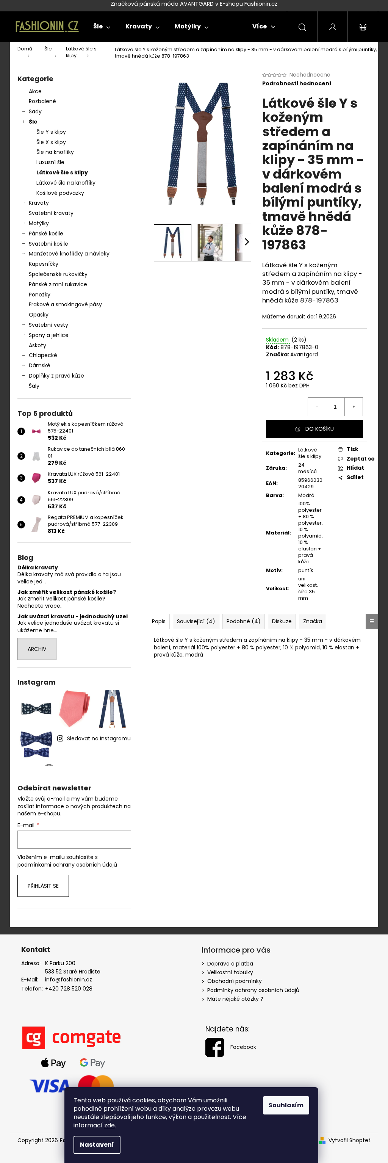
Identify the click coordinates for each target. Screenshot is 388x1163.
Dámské (39, 365)
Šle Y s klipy (51, 132)
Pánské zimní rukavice (58, 284)
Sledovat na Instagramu (99, 738)
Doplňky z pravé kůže (56, 375)
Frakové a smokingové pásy (65, 304)
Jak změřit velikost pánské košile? (66, 592)
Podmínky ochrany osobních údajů (253, 990)
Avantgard (304, 354)
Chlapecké (43, 355)
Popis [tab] (159, 621)
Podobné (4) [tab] (244, 621)
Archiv (37, 649)
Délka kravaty (37, 568)
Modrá (306, 495)
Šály (34, 386)
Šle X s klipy (51, 142)
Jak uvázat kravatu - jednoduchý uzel (72, 616)
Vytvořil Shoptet (350, 1140)
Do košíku (319, 429)
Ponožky (39, 294)
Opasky (38, 314)
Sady (35, 111)
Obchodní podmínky (234, 981)
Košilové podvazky (60, 193)
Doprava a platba (230, 963)
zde (109, 1125)
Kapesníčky (43, 264)
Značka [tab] (312, 621)
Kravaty (39, 203)
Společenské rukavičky (58, 274)
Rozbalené (42, 101)
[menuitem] (102, 26)
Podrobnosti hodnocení (296, 83)
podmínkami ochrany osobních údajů (67, 864)
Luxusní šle (50, 162)
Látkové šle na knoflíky (65, 183)
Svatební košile (48, 244)
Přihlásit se (43, 886)
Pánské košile (46, 233)
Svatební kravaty (51, 213)
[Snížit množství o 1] (317, 407)
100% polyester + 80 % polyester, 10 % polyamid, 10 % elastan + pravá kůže (310, 532)
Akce (35, 91)
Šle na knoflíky (55, 152)
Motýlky (39, 223)
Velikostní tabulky (230, 972)
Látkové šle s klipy (62, 172)
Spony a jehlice (49, 335)
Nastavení (97, 1144)
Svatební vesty (48, 325)
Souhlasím (286, 1105)
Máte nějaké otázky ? (235, 999)
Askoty (37, 345)
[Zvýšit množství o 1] (353, 407)
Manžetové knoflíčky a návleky (69, 253)
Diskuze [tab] (282, 621)
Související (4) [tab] (196, 621)
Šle (33, 121)
